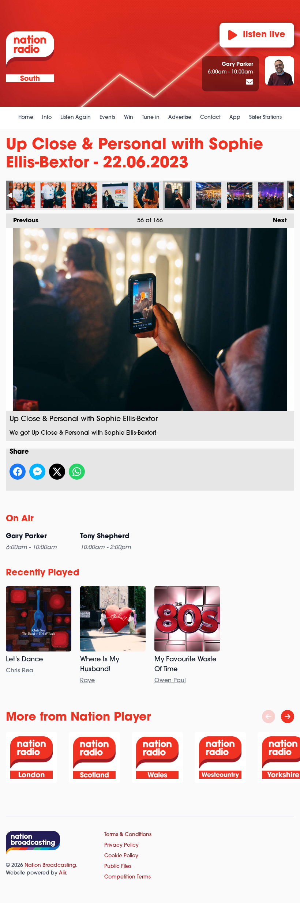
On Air (20, 519)
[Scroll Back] (268, 716)
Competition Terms (127, 877)
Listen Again (75, 117)
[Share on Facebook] (18, 472)
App (234, 117)
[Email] (249, 82)
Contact (210, 117)
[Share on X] (57, 472)
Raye (87, 681)
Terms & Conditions (127, 835)
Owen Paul (170, 681)
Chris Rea (19, 671)
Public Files (117, 866)
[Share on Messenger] (37, 472)
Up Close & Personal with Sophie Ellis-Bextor (22, 195)
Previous (22, 221)
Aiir (62, 873)
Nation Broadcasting (50, 865)
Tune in (151, 117)
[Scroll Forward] (287, 716)
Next (276, 221)
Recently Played (42, 573)
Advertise (179, 117)
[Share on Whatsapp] (77, 472)
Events (107, 117)
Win (128, 117)
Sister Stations (265, 117)
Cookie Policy (121, 856)
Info (47, 117)
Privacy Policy (121, 845)
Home (25, 117)
